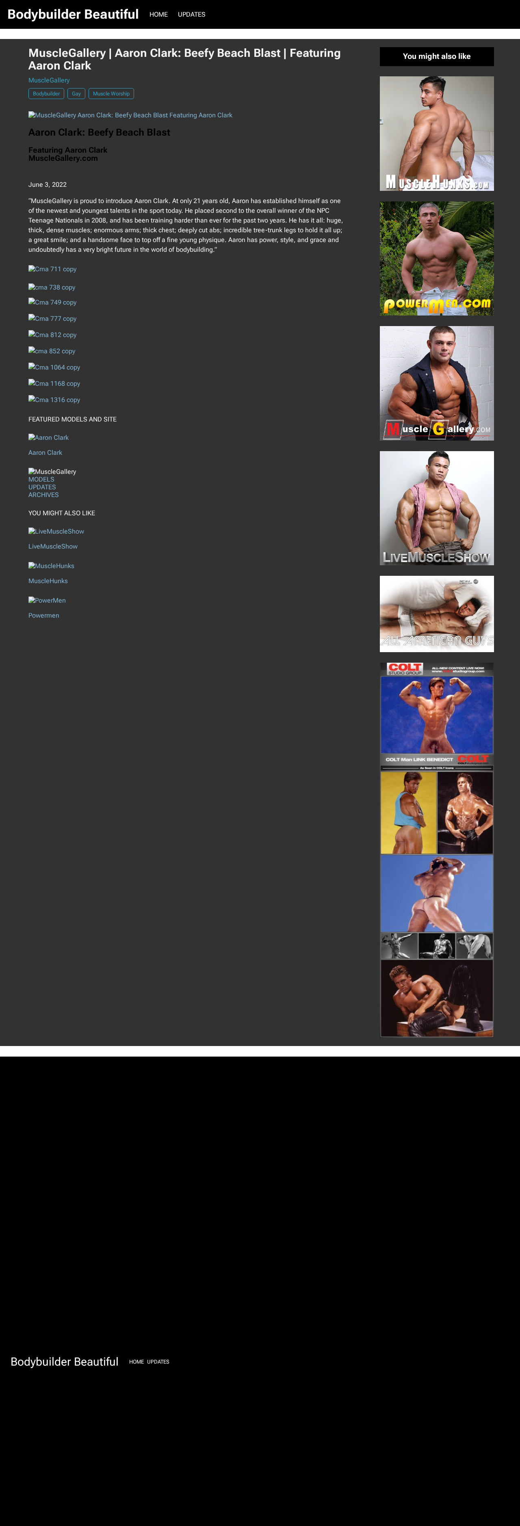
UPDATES (42, 487)
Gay (76, 94)
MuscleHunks (48, 581)
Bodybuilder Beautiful (73, 14)
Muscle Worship (111, 94)
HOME (159, 14)
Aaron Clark (45, 452)
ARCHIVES (43, 495)
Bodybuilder (46, 94)
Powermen (43, 615)
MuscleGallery (48, 80)
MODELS (41, 479)
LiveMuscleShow (53, 546)
